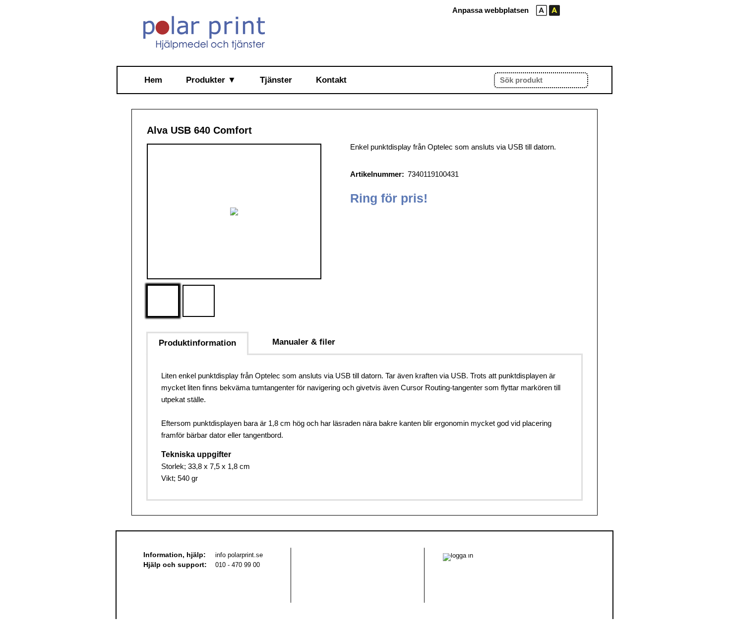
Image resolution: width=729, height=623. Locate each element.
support (191, 565)
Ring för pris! (388, 198)
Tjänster (276, 80)
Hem (153, 80)
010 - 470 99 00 (237, 565)
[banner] (204, 33)
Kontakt (331, 80)
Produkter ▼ (211, 80)
